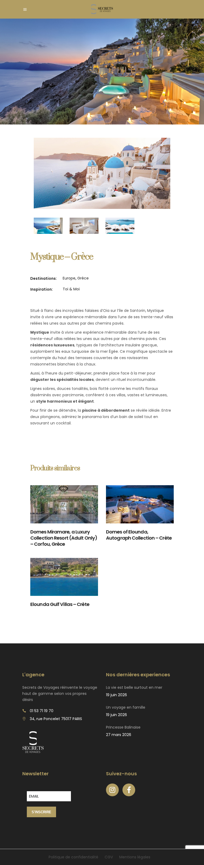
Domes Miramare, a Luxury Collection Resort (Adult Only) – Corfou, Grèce (63, 537)
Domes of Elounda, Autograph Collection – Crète (139, 534)
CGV (109, 857)
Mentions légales (134, 857)
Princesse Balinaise (123, 727)
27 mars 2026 (118, 734)
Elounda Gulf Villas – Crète (59, 604)
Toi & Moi (71, 289)
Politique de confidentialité (73, 857)
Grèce (83, 278)
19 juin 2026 (116, 695)
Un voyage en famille (125, 707)
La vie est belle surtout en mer (134, 687)
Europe (69, 278)
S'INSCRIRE (41, 812)
